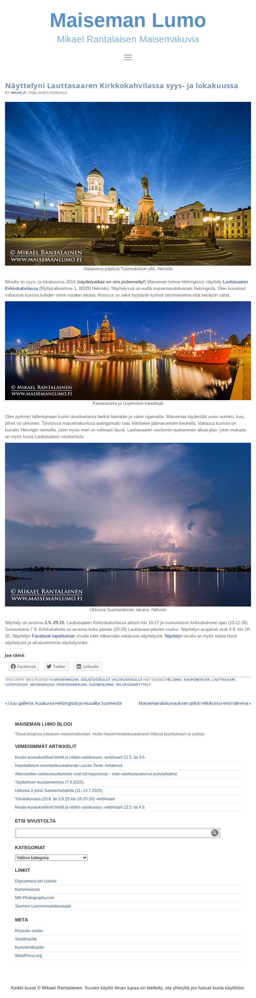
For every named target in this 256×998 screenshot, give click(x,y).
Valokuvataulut (127, 679)
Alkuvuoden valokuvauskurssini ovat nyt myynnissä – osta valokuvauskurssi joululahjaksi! (96, 774)
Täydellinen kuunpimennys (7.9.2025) (49, 782)
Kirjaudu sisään (29, 930)
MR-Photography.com (34, 897)
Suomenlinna (101, 684)
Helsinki (174, 679)
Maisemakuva (66, 679)
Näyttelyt (173, 635)
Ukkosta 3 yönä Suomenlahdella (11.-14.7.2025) (59, 790)
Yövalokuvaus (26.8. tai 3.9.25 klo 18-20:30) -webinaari (65, 799)
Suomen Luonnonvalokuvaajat (43, 906)
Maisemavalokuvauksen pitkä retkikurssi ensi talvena (195, 703)
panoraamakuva (72, 684)
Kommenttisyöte (29, 947)
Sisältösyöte (26, 939)
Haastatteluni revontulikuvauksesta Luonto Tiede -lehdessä (68, 765)
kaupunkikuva (197, 679)
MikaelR (18, 93)
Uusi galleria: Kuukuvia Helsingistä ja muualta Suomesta (63, 703)
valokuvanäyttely (133, 684)
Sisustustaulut (95, 679)
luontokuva (16, 684)
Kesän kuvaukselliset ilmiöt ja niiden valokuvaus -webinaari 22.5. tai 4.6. (80, 807)
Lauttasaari (223, 679)
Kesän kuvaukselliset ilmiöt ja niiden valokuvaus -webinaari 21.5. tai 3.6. (80, 757)
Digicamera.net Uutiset (35, 881)
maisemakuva (42, 684)
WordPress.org (28, 955)
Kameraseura (27, 889)
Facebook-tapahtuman (53, 635)
